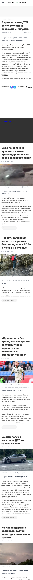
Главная (3, 19)
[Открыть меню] (3, 2)
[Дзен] (29, 87)
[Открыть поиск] (30, 2)
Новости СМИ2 (6, 122)
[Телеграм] (14, 87)
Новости (10, 19)
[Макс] (11, 87)
